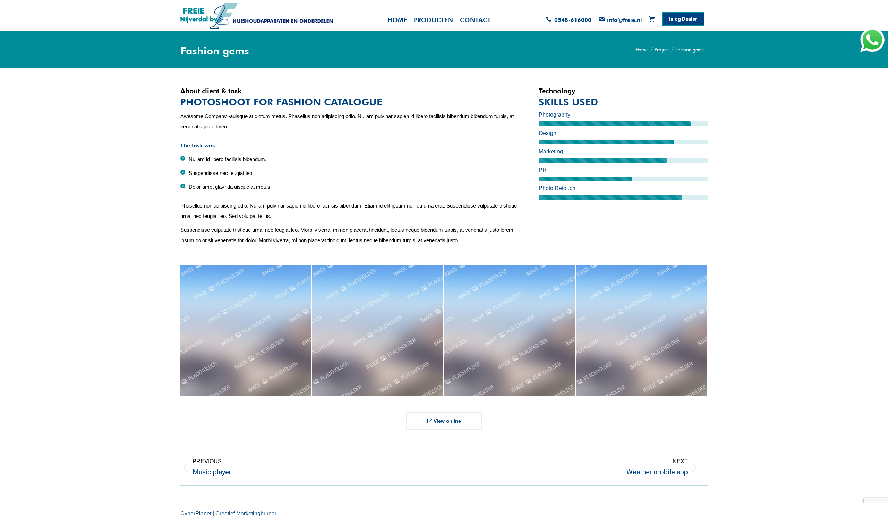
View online (446, 421)
